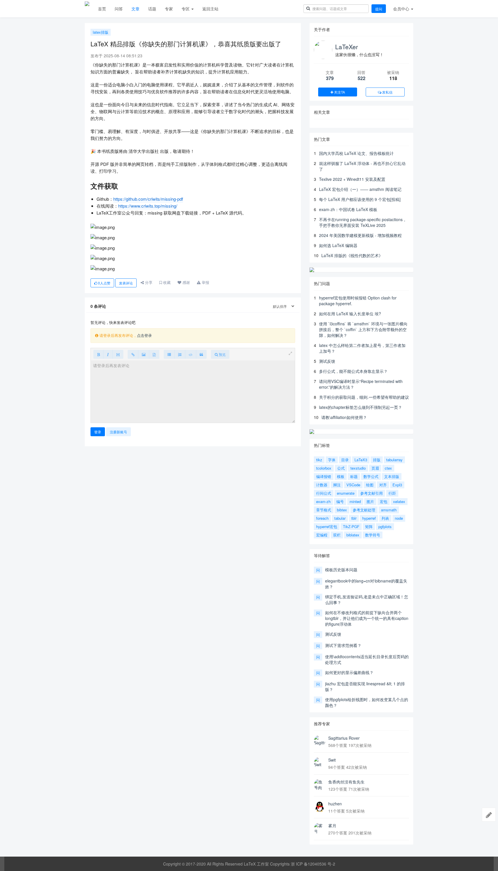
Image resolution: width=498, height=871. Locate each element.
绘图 (369, 484)
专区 (186, 9)
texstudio (358, 468)
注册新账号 (118, 431)
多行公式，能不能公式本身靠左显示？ (353, 371)
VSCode (353, 484)
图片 (370, 501)
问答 (119, 9)
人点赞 (104, 282)
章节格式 (323, 510)
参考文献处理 (364, 510)
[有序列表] (179, 354)
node (399, 518)
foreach (322, 518)
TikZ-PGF (351, 526)
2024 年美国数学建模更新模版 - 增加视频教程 (360, 235)
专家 (169, 9)
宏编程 (321, 535)
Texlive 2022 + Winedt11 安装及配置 (352, 179)
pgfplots (385, 526)
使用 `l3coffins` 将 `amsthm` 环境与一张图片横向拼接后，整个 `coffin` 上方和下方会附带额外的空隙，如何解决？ (363, 329)
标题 (354, 476)
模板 (340, 476)
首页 (102, 9)
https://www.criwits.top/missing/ (147, 206)
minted (355, 501)
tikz (319, 459)
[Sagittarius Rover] (319, 741)
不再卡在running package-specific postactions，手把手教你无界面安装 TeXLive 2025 (363, 222)
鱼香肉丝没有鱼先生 (346, 782)
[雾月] (319, 828)
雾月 (332, 825)
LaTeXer (346, 46)
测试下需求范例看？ (343, 645)
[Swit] (319, 762)
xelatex (399, 501)
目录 (345, 459)
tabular (340, 518)
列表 (385, 518)
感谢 (185, 282)
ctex (388, 468)
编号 (340, 501)
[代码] (190, 354)
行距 (392, 493)
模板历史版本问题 (341, 569)
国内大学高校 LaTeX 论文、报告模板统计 (356, 153)
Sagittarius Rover (344, 738)
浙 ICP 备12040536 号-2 (313, 864)
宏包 (383, 501)
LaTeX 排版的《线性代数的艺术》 (352, 255)
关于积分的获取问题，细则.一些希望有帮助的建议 (364, 397)
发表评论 (126, 282)
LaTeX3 (360, 459)
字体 (331, 459)
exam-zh (323, 501)
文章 (135, 9)
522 (361, 78)
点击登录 (144, 335)
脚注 (337, 484)
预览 (222, 354)
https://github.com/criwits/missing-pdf (148, 199)
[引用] (201, 354)
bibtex (342, 510)
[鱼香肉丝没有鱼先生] (319, 784)
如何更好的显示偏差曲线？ (349, 672)
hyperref (369, 518)
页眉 (375, 468)
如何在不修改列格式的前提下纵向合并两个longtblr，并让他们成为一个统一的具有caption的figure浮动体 (366, 618)
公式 (341, 468)
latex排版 (100, 32)
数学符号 (372, 535)
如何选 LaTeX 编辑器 (338, 245)
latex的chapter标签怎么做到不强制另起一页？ (360, 407)
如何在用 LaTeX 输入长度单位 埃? (350, 313)
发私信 (387, 92)
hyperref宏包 (326, 526)
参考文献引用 (371, 493)
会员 (401, 9)
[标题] (117, 354)
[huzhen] (319, 806)
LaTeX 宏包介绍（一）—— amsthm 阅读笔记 (360, 189)
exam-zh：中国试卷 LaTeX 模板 (348, 209)
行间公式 (323, 493)
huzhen (335, 804)
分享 (148, 282)
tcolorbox (323, 468)
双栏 (337, 535)
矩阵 (369, 526)
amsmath (389, 510)
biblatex (352, 535)
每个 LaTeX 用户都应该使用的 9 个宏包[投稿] (360, 199)
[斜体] (108, 354)
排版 (376, 459)
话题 (152, 9)
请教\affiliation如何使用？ (344, 417)
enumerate (345, 493)
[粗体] (98, 354)
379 (330, 78)
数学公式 (370, 476)
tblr (353, 518)
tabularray (394, 459)
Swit (332, 760)
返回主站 (210, 9)
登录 (97, 431)
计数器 (321, 484)
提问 (378, 8)
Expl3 (397, 484)
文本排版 (391, 476)
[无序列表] (169, 354)
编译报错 (323, 476)
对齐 (383, 484)
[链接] (133, 354)
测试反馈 (327, 361)
